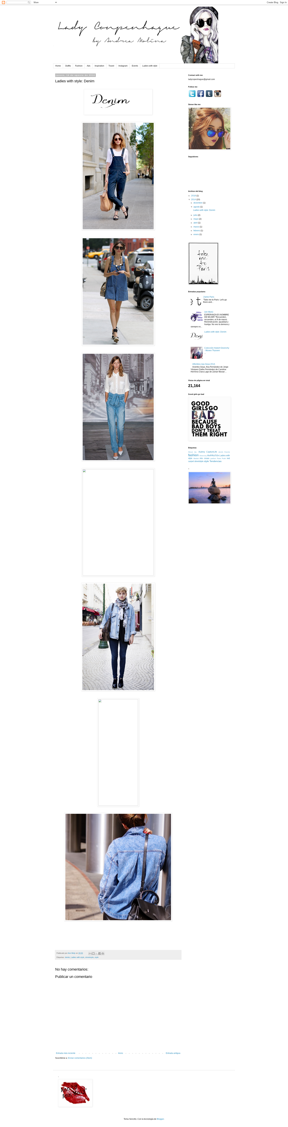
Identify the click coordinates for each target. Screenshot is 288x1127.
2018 (193, 196)
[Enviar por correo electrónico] (90, 953)
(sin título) (208, 312)
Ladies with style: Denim (204, 210)
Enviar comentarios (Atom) (80, 1058)
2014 (193, 199)
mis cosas (204, 458)
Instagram (123, 66)
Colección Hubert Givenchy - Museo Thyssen (216, 349)
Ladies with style (149, 66)
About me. (192, 452)
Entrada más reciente (65, 1053)
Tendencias (216, 461)
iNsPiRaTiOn (213, 455)
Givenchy (203, 456)
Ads (88, 66)
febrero (197, 230)
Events (135, 66)
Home (58, 66)
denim (67, 957)
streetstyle (89, 957)
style (96, 957)
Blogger (160, 1119)
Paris (219, 458)
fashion (193, 455)
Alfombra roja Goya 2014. (204, 364)
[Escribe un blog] (93, 953)
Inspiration (99, 66)
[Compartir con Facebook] (99, 953)
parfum (213, 458)
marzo (197, 227)
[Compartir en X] (96, 953)
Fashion (78, 66)
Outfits (68, 66)
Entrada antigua (173, 1053)
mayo (196, 219)
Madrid (196, 458)
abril (196, 223)
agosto (197, 207)
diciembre (198, 203)
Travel (111, 66)
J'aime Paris (208, 297)
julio (196, 215)
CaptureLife (211, 452)
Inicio (120, 1053)
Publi (224, 458)
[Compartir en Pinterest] (102, 953)
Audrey (201, 452)
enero (196, 234)
